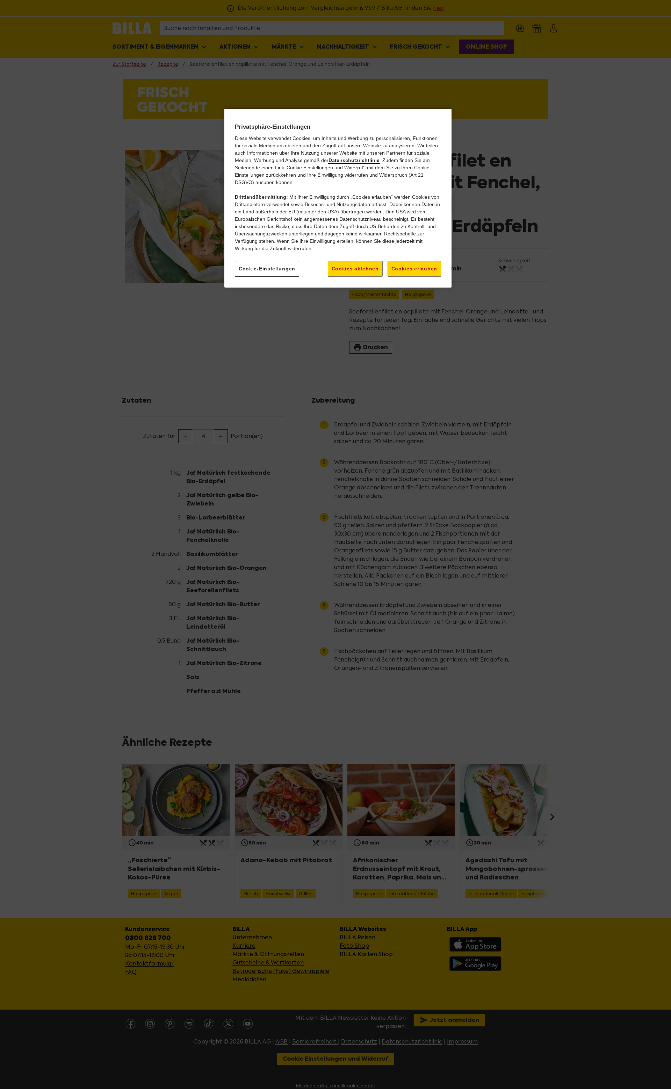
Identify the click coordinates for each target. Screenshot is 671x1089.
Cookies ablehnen (355, 268)
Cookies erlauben (414, 268)
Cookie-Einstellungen (267, 268)
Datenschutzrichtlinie (354, 160)
